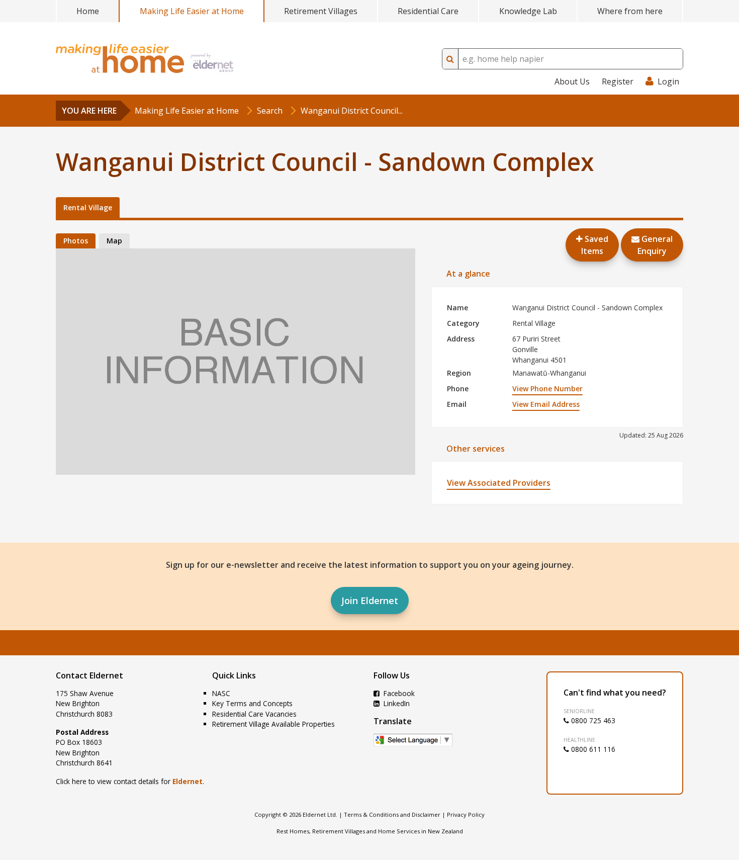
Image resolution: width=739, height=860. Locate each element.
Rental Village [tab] (87, 207)
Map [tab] (114, 240)
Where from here (630, 11)
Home (87, 11)
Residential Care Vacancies (254, 714)
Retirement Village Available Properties (273, 724)
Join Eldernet (369, 600)
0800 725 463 (592, 720)
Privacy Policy (466, 814)
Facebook (398, 693)
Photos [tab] (75, 240)
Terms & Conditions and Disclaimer (392, 814)
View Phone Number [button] (547, 388)
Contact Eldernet (89, 675)
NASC (221, 693)
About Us (572, 81)
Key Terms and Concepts (252, 703)
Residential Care (428, 11)
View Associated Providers (498, 482)
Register (617, 81)
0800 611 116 (592, 749)
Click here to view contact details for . (130, 781)
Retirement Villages (320, 11)
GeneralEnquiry (655, 244)
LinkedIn (396, 703)
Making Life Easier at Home (192, 11)
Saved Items (594, 244)
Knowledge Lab (528, 11)
